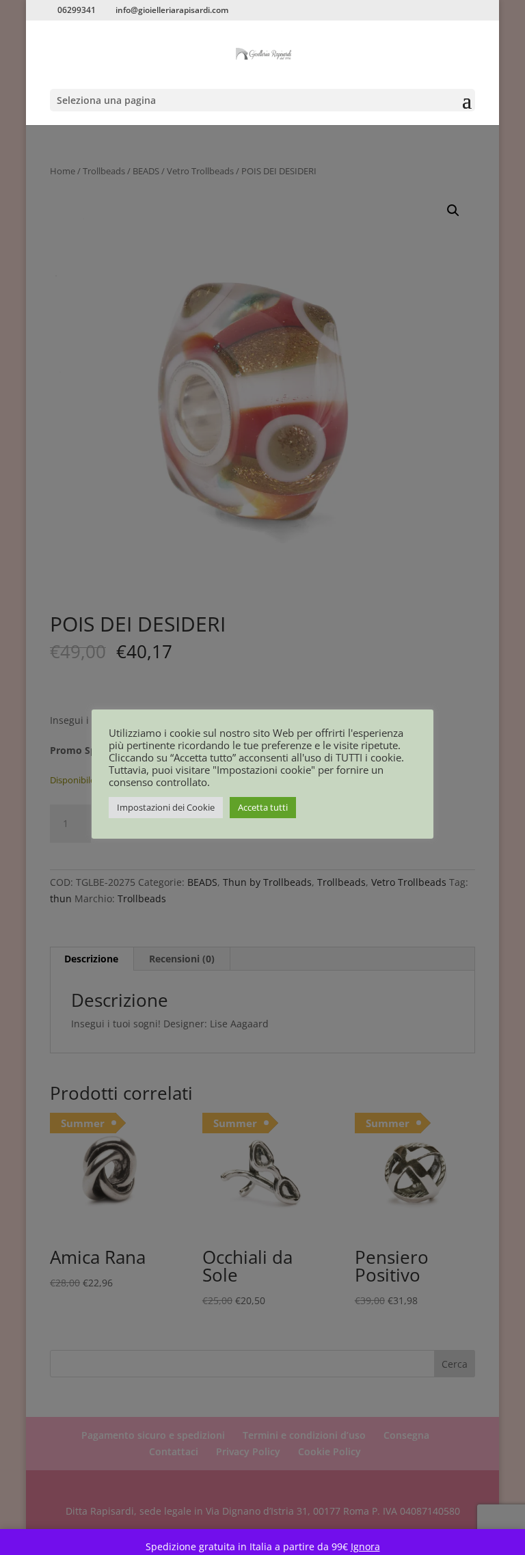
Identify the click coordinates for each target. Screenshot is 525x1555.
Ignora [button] (365, 1546)
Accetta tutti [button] (263, 807)
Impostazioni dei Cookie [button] (166, 807)
